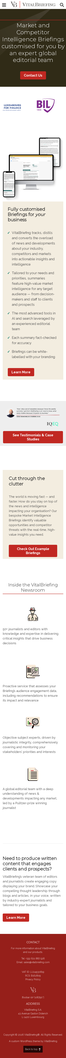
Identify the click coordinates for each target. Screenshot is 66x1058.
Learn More (21, 372)
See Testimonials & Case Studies (33, 437)
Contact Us (33, 75)
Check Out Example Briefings (33, 551)
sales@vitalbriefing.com (37, 962)
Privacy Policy (33, 979)
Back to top (31, 1049)
